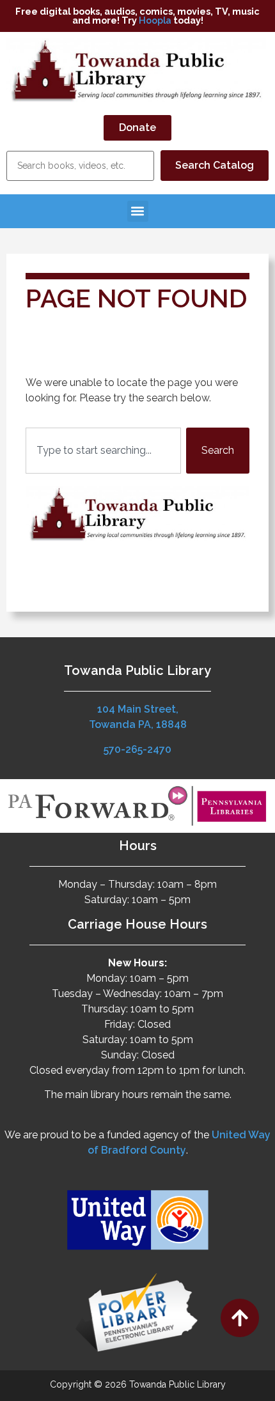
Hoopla (155, 20)
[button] (137, 211)
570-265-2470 (137, 749)
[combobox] (103, 451)
